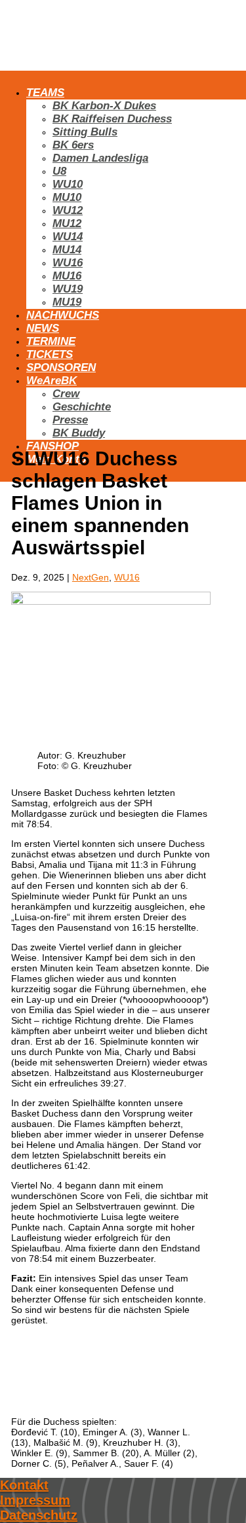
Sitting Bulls (84, 132)
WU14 (67, 236)
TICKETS (49, 354)
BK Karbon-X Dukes (104, 105)
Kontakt (24, 1485)
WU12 (67, 210)
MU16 (66, 276)
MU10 (66, 197)
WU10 (67, 184)
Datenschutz (38, 1515)
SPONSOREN (61, 367)
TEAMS (45, 92)
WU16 (67, 263)
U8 (59, 171)
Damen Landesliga (100, 158)
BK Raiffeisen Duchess (112, 119)
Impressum (35, 1500)
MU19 (66, 302)
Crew (65, 393)
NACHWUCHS (62, 315)
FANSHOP (52, 446)
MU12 (66, 223)
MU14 (66, 249)
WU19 (67, 289)
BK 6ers (73, 145)
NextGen (90, 577)
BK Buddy (78, 433)
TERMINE (50, 341)
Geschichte (81, 407)
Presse (70, 420)
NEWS (42, 328)
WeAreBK (51, 380)
